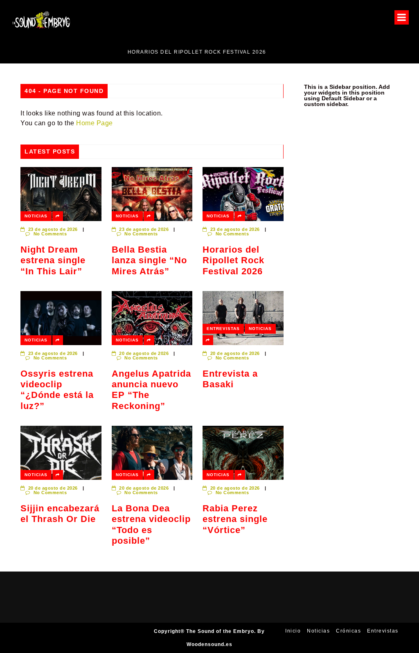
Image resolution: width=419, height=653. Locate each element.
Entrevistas (223, 328)
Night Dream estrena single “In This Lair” (53, 260)
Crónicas (348, 631)
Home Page (94, 123)
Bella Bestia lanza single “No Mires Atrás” (149, 260)
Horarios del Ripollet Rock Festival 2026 (109, 52)
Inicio (293, 631)
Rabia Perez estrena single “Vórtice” (235, 519)
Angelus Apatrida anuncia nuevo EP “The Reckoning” (151, 389)
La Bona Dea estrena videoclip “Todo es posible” (151, 524)
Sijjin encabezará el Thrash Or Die (59, 513)
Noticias (36, 216)
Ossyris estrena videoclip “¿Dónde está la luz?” (57, 389)
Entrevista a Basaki (230, 378)
